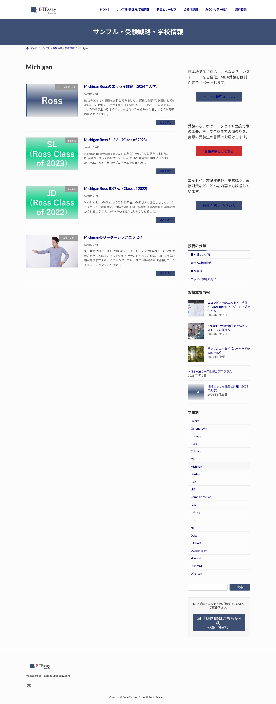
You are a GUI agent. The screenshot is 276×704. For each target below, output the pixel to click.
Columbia (196, 451)
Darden (195, 474)
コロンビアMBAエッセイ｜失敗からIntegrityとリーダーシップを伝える (229, 306)
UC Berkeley (198, 550)
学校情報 (196, 271)
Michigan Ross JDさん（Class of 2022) (115, 188)
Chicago (196, 436)
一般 (193, 520)
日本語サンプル (201, 254)
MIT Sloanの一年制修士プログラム (210, 371)
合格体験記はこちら (219, 151)
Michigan (196, 466)
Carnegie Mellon (201, 497)
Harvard (196, 558)
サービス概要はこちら (219, 97)
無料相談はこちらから (219, 205)
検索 (240, 587)
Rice (193, 481)
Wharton (196, 573)
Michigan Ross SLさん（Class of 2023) (115, 140)
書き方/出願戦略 (201, 263)
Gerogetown (199, 428)
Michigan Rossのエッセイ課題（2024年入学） (122, 86)
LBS (193, 489)
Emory (195, 420)
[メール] (29, 686)
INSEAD (196, 543)
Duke (194, 535)
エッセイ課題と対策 (203, 279)
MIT (193, 459)
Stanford (196, 565)
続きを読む (166, 122)
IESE (194, 504)
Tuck (194, 443)
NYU (194, 527)
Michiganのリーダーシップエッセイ (113, 237)
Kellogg (195, 512)
